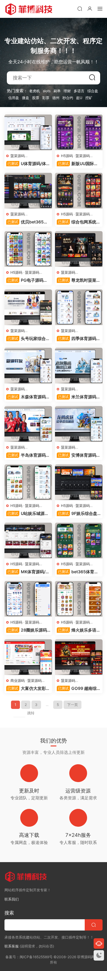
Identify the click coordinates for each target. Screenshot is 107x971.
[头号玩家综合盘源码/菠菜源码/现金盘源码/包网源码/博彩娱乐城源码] (28, 307)
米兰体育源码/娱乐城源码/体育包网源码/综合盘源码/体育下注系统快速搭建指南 (78, 397)
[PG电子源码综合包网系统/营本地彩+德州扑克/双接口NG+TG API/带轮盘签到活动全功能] (28, 249)
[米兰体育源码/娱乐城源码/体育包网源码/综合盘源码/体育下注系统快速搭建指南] (79, 365)
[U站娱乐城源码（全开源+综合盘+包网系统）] (28, 482)
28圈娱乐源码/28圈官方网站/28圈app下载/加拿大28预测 (27, 630)
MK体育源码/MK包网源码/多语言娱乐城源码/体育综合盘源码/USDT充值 (27, 572)
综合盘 (92, 91)
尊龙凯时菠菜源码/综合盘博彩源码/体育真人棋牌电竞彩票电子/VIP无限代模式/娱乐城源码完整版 (78, 280)
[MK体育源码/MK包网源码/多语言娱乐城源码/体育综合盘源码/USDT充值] (28, 540)
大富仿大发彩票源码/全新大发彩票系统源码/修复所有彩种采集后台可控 (28, 688)
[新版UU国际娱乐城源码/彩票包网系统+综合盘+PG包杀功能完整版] (79, 132)
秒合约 (67, 97)
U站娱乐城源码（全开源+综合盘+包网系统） (27, 513)
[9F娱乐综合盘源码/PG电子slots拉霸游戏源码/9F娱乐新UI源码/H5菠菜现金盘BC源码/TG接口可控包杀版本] (79, 482)
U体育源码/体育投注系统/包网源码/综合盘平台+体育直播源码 (28, 164)
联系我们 (11, 899)
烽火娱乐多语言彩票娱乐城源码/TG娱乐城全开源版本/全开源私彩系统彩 (78, 630)
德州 (55, 97)
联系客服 (11, 946)
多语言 (79, 91)
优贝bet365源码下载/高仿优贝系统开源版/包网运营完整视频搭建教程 (27, 222)
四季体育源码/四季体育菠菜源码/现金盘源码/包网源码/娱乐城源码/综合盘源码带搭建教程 (78, 339)
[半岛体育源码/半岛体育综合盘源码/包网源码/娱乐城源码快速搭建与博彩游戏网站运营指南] (28, 424)
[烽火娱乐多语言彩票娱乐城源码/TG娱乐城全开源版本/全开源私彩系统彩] (79, 599)
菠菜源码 (17, 156)
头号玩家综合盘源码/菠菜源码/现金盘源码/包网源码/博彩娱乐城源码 (28, 339)
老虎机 (34, 91)
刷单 (57, 91)
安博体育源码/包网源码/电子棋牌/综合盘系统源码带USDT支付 (77, 455)
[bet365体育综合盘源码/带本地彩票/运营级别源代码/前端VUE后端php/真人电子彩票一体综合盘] (79, 540)
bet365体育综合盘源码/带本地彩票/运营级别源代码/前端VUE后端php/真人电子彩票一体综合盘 (78, 572)
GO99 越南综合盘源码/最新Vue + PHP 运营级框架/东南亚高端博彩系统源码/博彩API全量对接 (79, 688)
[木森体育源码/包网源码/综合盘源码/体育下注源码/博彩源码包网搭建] (28, 365)
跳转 (30, 713)
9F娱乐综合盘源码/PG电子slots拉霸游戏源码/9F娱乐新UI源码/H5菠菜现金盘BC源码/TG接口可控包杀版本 (79, 513)
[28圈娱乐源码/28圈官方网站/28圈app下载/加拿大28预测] (28, 599)
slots (47, 91)
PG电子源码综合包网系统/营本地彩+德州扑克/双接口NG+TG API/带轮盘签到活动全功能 (27, 280)
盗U (79, 97)
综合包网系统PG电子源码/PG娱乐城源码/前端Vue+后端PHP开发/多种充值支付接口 (79, 222)
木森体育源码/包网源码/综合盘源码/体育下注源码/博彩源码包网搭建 (27, 397)
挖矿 (88, 97)
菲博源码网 (29, 9)
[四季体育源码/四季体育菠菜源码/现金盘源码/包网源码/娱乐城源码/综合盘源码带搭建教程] (79, 307)
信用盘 (13, 97)
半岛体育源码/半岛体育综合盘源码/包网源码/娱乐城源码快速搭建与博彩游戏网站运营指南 (27, 455)
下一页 (72, 704)
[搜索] (79, 8)
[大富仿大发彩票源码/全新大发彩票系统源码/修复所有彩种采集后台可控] (28, 657)
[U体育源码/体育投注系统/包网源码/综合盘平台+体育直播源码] (28, 132)
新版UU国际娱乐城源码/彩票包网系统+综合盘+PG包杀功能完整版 (78, 164)
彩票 (45, 97)
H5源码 (67, 156)
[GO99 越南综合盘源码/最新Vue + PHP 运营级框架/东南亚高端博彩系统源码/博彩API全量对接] (79, 657)
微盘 (25, 97)
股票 (35, 97)
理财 (67, 91)
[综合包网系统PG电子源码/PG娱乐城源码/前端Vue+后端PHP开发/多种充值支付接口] (79, 191)
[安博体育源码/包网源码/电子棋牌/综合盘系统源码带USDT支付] (79, 424)
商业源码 (17, 680)
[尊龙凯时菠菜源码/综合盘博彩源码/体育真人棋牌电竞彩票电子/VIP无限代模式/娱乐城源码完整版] (79, 249)
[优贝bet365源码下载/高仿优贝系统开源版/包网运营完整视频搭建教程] (28, 191)
